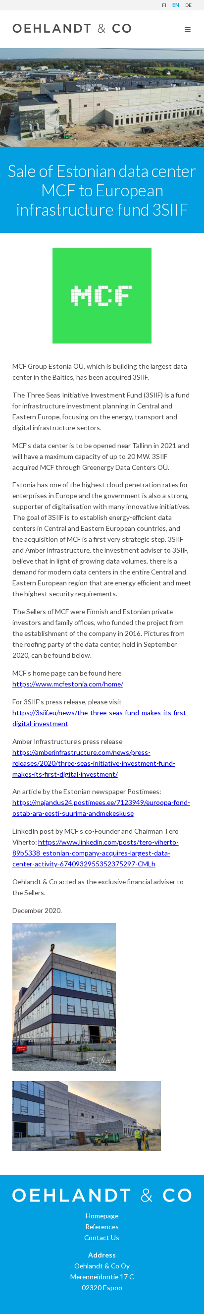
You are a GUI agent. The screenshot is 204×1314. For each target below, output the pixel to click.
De (188, 5)
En (175, 5)
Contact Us (101, 1237)
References (102, 1226)
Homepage (102, 1215)
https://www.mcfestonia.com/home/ (67, 684)
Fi (164, 5)
